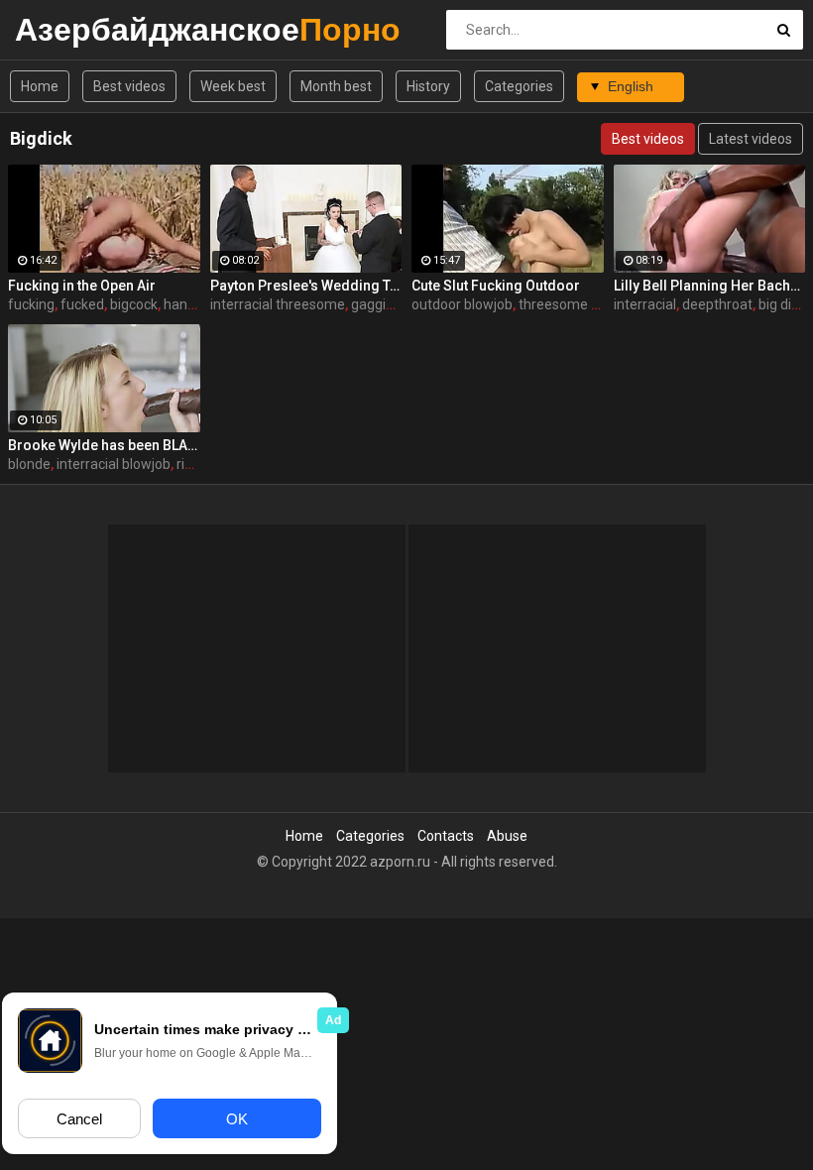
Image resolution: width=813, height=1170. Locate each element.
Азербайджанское (67, 29)
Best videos (129, 86)
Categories (519, 86)
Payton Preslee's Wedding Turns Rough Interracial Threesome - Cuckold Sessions (306, 285)
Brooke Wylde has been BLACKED (104, 445)
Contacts (445, 836)
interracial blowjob (114, 464)
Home (39, 86)
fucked (82, 304)
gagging (376, 304)
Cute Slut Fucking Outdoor (495, 285)
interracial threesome (277, 304)
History (428, 86)
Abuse (507, 836)
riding (193, 464)
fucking (31, 304)
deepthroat (717, 304)
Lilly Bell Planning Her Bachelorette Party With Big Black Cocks (710, 285)
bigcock (134, 304)
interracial (645, 304)
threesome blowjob (579, 304)
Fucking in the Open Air (82, 285)
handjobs (192, 304)
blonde (29, 464)
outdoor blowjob (462, 304)
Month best (336, 86)
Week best (233, 86)
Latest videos (750, 139)
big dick (781, 304)
